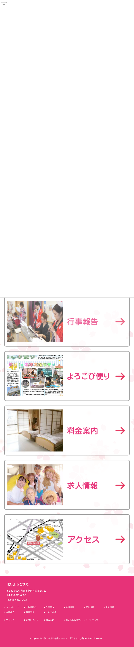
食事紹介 (10, 612)
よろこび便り (52, 612)
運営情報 (90, 607)
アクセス (10, 620)
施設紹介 (50, 607)
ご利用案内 (31, 607)
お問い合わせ (32, 620)
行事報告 (30, 612)
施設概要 (70, 607)
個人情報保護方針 (74, 620)
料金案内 (50, 620)
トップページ (12, 607)
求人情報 (110, 607)
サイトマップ (92, 620)
